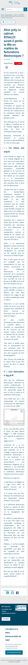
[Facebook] (17, 593)
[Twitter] (12, 593)
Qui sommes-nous (7, 609)
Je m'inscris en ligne (14, 652)
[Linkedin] (7, 593)
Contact (4, 611)
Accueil (2, 14)
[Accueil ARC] (14, 3)
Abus (15, 14)
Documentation (9, 14)
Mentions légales (17, 660)
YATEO (17, 661)
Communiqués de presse (8, 613)
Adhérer (6, 619)
